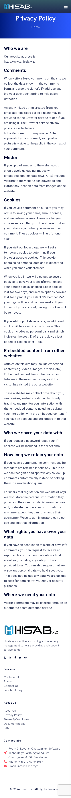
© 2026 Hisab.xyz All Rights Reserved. (35, 789)
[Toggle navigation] (66, 7)
